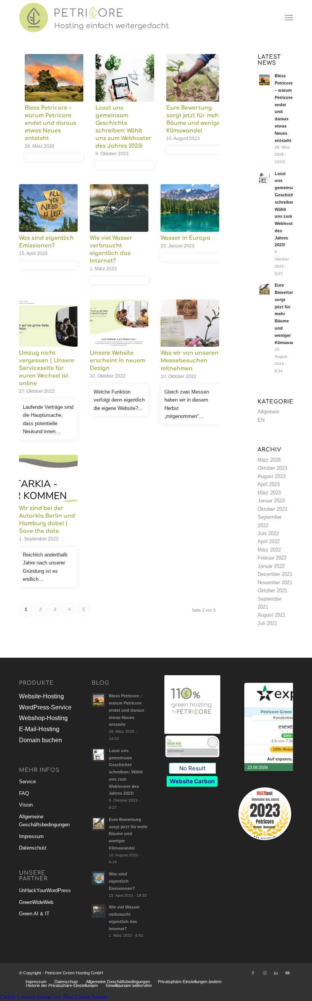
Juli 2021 (267, 623)
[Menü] (289, 17)
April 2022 (269, 541)
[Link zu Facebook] (253, 973)
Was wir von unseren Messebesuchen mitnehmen (189, 360)
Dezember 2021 (275, 574)
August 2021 (271, 615)
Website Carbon (192, 781)
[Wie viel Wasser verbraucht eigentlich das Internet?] (119, 208)
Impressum (31, 836)
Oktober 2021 (272, 590)
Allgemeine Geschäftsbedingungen (44, 820)
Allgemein (268, 411)
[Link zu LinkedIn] (276, 973)
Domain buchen (40, 740)
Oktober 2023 (272, 468)
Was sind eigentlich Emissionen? (122, 881)
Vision (26, 805)
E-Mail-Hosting (39, 729)
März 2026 (269, 460)
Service (27, 781)
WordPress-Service (45, 707)
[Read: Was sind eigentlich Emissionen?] (98, 878)
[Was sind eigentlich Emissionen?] (48, 208)
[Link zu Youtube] (287, 973)
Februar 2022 (272, 558)
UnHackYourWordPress (45, 890)
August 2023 (271, 476)
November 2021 (275, 582)
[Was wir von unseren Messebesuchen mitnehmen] (190, 323)
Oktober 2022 (272, 509)
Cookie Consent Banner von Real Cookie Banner (53, 997)
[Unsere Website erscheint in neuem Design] (119, 323)
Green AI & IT (34, 914)
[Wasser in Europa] (190, 208)
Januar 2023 (271, 501)
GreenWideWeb (36, 902)
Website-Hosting (41, 696)
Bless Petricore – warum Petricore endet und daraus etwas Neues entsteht (50, 123)
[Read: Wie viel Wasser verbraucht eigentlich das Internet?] (98, 911)
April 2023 (269, 484)
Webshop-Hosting (43, 718)
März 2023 (269, 493)
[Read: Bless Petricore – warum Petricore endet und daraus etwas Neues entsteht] (264, 80)
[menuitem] (289, 17)
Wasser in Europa (185, 238)
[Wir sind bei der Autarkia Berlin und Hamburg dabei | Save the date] (48, 478)
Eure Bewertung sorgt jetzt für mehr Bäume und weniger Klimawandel (128, 833)
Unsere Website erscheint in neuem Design (117, 360)
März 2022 (269, 550)
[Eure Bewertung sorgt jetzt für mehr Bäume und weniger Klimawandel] (195, 78)
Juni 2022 (268, 533)
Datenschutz (33, 848)
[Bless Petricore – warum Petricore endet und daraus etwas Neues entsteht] (54, 78)
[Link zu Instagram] (264, 973)
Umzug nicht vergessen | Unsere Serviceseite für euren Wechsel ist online (46, 368)
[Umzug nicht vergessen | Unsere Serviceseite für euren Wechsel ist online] (48, 323)
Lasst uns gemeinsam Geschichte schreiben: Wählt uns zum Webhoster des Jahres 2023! (126, 772)
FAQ (24, 793)
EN (261, 420)
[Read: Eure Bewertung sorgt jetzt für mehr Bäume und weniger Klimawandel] (264, 289)
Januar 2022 (271, 566)
